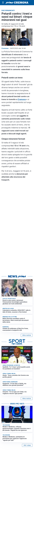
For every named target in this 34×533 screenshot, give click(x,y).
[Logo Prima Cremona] (17, 2)
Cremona (22, 99)
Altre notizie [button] (26, 335)
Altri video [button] (27, 445)
